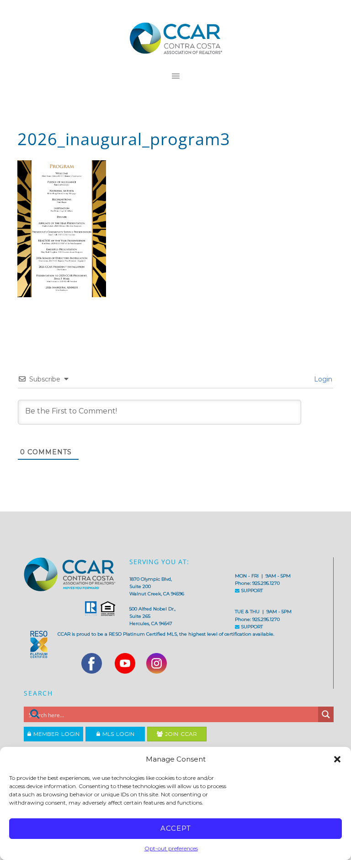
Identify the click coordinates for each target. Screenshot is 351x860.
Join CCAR (180, 733)
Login (322, 379)
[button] (337, 759)
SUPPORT (251, 590)
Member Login (55, 733)
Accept (175, 828)
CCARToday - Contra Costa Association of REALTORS (175, 38)
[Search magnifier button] (326, 714)
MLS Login (117, 733)
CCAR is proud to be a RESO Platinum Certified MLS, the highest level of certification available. (166, 634)
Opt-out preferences (171, 848)
